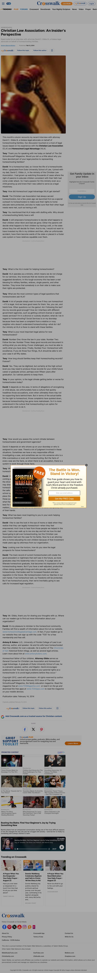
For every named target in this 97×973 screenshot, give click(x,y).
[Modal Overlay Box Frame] (48, 486)
